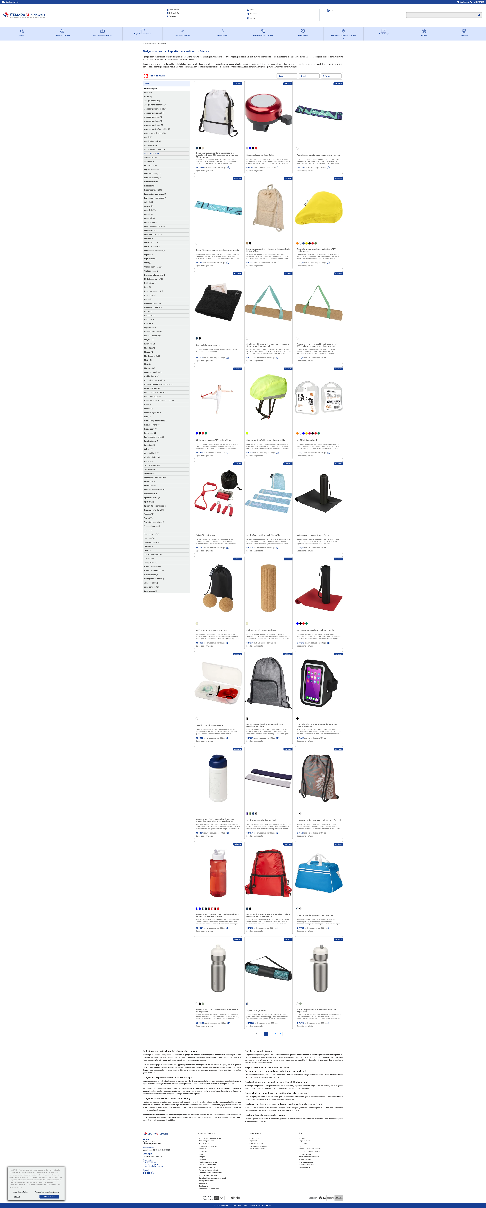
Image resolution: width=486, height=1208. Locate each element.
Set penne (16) (149, 473)
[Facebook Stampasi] (144, 1173)
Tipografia (464, 35)
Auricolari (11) (149, 161)
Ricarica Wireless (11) (152, 457)
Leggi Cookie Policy (20, 1192)
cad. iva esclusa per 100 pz (211, 169)
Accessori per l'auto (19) (153, 121)
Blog (300, 1146)
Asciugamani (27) (150, 157)
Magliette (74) (149, 348)
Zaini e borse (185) (151, 583)
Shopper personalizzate (62, 35)
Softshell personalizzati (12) (154, 490)
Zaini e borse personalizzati (102, 35)
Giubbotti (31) (149, 315)
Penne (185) (148, 409)
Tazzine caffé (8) (150, 538)
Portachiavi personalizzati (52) (155, 421)
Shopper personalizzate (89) (155, 477)
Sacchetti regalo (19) (152, 465)
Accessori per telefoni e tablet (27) (157, 129)
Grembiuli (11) (149, 319)
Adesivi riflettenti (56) (152, 141)
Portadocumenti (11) (151, 425)
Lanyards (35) (149, 340)
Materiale (326, 76)
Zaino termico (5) (150, 591)
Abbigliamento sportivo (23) (155, 105)
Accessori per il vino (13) (153, 117)
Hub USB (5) (148, 323)
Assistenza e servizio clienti (309, 1157)
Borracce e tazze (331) (152, 174)
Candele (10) (148, 214)
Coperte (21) (148, 255)
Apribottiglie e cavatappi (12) (155, 149)
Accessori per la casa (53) (153, 125)
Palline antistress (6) (152, 388)
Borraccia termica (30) (152, 178)
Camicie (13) (148, 206)
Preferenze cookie (305, 1159)
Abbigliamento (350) (152, 101)
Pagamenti (253, 1141)
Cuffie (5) (147, 263)
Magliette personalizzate (142, 34)
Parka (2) (147, 404)
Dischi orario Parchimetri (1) (154, 275)
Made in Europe (384, 34)
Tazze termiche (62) (151, 534)
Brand (303, 76)
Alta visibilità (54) (150, 145)
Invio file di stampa (256, 1143)
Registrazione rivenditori (258, 1146)
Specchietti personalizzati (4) (155, 506)
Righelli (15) (148, 461)
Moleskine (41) (149, 368)
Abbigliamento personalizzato (263, 35)
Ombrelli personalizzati (207, 1165)
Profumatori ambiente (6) (154, 437)
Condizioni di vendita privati (309, 1151)
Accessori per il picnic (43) (154, 113)
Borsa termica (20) (151, 182)
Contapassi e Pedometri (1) (154, 251)
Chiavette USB (204, 1151)
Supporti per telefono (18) (154, 510)
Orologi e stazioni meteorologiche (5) (158, 384)
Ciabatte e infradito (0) (152, 234)
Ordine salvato (174, 13)
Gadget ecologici (303, 35)
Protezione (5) (149, 445)
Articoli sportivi (160, 43)
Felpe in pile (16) (150, 295)
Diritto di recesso (305, 1154)
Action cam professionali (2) (155, 133)
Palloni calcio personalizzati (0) (155, 392)
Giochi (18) (148, 311)
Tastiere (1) (148, 530)
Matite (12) (148, 360)
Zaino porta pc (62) (151, 587)
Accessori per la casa (206, 1141)
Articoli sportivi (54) (151, 153)
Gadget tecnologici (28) (153, 307)
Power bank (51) (150, 433)
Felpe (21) (147, 287)
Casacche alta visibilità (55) (154, 226)
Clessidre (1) (148, 238)
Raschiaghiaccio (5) (151, 453)
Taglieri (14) (148, 518)
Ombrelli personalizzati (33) (154, 380)
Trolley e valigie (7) (151, 562)
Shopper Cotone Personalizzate (210, 1173)
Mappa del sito (304, 1167)
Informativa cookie (306, 1162)
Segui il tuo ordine (305, 1141)
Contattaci (464, 2)
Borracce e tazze (222, 35)
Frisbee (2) (148, 299)
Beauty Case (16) (150, 165)
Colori (281, 76)
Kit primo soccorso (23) (153, 332)
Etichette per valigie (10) (153, 279)
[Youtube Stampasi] (152, 1173)
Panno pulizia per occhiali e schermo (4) (159, 400)
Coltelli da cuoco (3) (151, 242)
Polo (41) (147, 417)
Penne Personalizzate (183, 35)
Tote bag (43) (149, 558)
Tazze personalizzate (206, 1181)
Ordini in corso (174, 10)
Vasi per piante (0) (151, 575)
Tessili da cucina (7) (151, 542)
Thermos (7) (148, 546)
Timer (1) (147, 550)
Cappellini (202, 1149)
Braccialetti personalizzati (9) (155, 194)
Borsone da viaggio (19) (153, 190)
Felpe (201, 1154)
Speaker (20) (149, 502)
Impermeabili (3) (150, 327)
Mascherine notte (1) (152, 356)
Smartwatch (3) (150, 485)
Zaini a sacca (203, 1186)
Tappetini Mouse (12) (152, 526)
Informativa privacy (306, 1165)
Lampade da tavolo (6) (152, 336)
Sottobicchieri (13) (151, 494)
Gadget (21, 35)
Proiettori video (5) (151, 441)
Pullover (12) (148, 449)
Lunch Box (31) (149, 344)
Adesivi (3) (148, 137)
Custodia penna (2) (151, 271)
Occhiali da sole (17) (151, 376)
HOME (145, 43)
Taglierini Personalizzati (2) (154, 522)
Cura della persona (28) (152, 267)
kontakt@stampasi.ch (153, 1144)
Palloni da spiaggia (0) (152, 396)
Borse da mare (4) (150, 186)
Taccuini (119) (149, 514)
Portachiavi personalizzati (208, 1170)
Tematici (424, 35)
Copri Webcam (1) (150, 259)
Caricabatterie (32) (151, 222)
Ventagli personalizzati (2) (154, 579)
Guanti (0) (148, 97)
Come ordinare (254, 1138)
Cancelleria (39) (150, 210)
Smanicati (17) (149, 481)
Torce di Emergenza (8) (152, 554)
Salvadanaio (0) (150, 469)
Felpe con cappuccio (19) (153, 291)
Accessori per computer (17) (155, 109)
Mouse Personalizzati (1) (153, 372)
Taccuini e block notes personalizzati (343, 35)
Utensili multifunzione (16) (154, 571)
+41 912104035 (478, 2)
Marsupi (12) (148, 352)
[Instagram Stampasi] (148, 1173)
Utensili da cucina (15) (152, 567)
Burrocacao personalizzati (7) (155, 198)
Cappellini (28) (149, 218)
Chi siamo (302, 1138)
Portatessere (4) (150, 429)
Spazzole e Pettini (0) (152, 498)
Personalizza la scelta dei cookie (47, 1192)
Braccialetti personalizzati (208, 1146)
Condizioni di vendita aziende (310, 1149)
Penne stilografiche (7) (152, 413)
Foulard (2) (148, 93)
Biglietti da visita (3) (151, 170)
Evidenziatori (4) (150, 283)
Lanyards (202, 1159)
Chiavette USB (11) (151, 230)
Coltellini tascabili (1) (151, 246)
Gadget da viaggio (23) (152, 303)
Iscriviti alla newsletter (257, 1149)
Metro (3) (147, 364)
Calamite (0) (148, 202)
